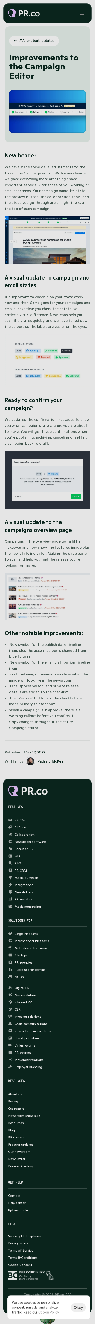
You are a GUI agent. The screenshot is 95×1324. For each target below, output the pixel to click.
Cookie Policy (48, 1312)
